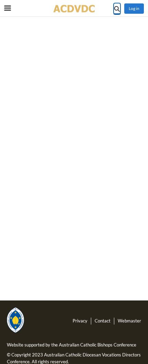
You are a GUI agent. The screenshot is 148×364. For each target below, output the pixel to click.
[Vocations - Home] (74, 8)
